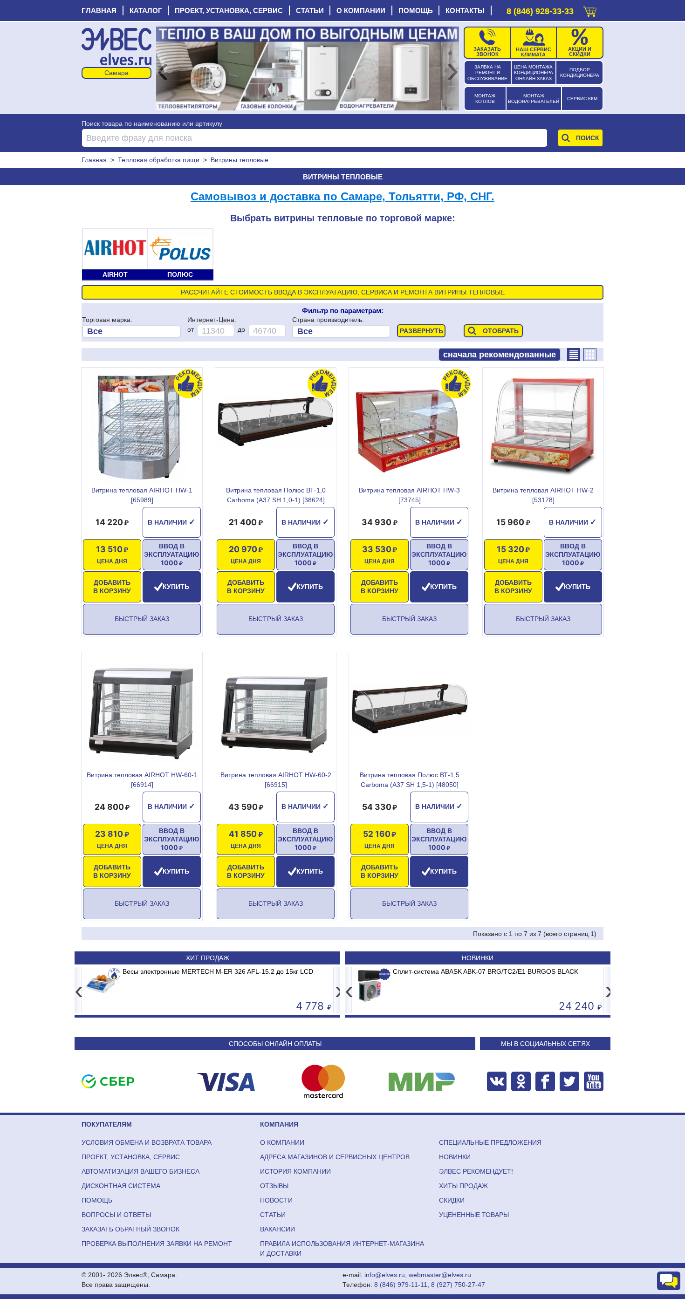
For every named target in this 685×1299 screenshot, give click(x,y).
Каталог (146, 10)
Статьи (310, 10)
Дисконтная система (121, 1186)
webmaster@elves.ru (440, 1274)
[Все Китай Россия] (341, 331)
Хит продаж (207, 958)
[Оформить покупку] (590, 9)
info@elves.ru (384, 1274)
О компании (360, 10)
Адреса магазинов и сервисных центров (335, 1157)
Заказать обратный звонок (130, 1229)
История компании (295, 1171)
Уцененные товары (474, 1214)
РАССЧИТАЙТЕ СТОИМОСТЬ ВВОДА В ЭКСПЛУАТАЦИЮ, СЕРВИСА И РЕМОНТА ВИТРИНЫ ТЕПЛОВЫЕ (343, 292)
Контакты (465, 10)
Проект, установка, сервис (229, 10)
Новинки (477, 958)
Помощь (415, 10)
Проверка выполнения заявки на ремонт (157, 1243)
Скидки (452, 1200)
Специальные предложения (490, 1142)
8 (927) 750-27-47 (458, 1284)
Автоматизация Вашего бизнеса (140, 1171)
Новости (276, 1200)
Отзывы (274, 1186)
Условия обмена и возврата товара (147, 1142)
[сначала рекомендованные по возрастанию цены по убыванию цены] (499, 354)
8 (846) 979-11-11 (400, 1284)
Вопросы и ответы (116, 1214)
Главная (99, 10)
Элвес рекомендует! (476, 1171)
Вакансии (277, 1229)
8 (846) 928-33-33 (540, 11)
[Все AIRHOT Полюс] (131, 331)
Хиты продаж (463, 1186)
